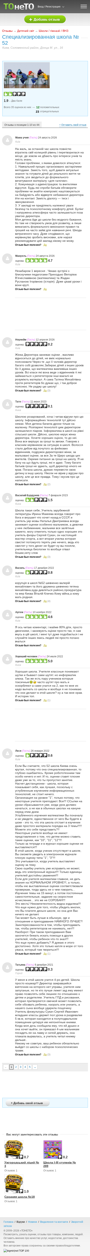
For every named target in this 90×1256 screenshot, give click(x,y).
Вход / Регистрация (49, 6)
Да (45, 244)
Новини (32, 1221)
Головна (8, 1221)
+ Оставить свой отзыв (72, 124)
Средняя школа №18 (19, 1196)
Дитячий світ (25, 30)
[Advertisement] (50, 314)
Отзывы (7, 30)
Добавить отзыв (45, 19)
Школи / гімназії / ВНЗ (53, 30)
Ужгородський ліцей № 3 (21, 1164)
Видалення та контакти (54, 1221)
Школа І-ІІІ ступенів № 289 (59, 1164)
